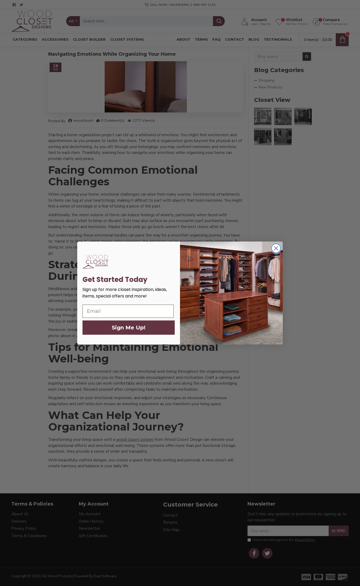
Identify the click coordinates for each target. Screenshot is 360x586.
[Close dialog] (276, 248)
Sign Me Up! (128, 327)
